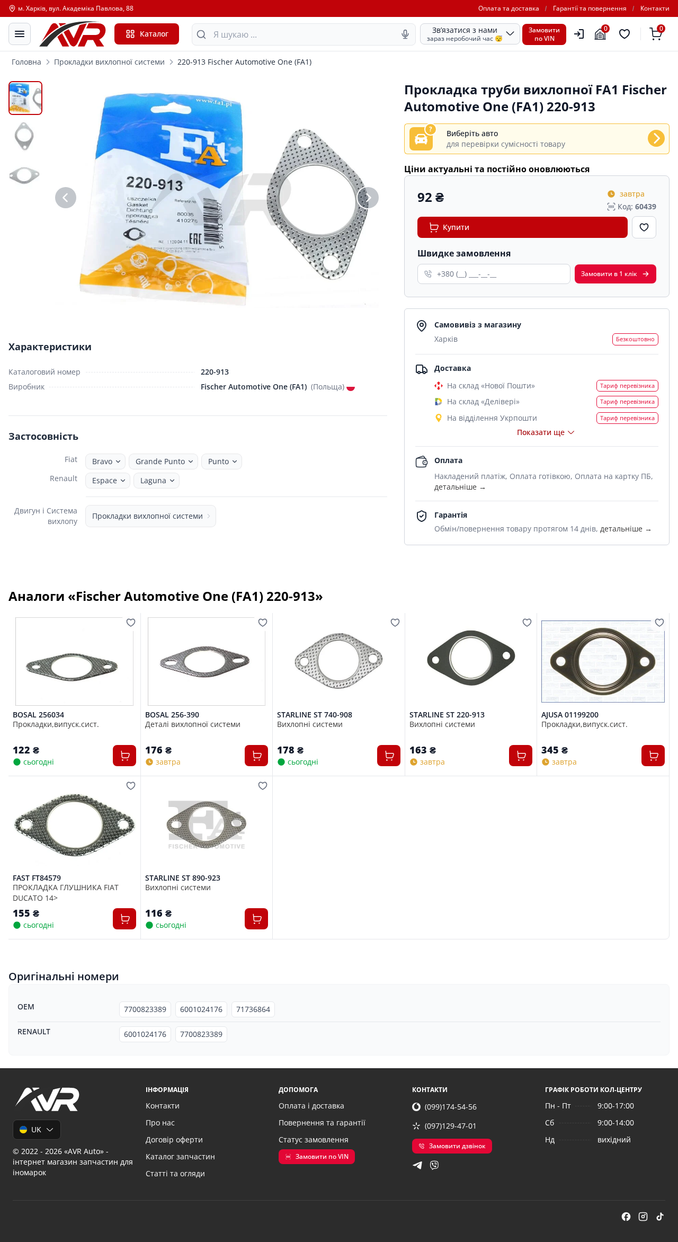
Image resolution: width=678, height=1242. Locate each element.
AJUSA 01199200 (570, 715)
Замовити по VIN (322, 1156)
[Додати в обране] (644, 227)
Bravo (102, 461)
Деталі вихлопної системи (192, 724)
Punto (218, 461)
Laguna (153, 480)
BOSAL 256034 (38, 715)
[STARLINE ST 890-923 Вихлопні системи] (207, 824)
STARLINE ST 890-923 (182, 878)
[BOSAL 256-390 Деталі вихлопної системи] (207, 661)
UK (36, 1129)
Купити (456, 227)
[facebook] (626, 1216)
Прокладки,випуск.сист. (56, 724)
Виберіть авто (472, 133)
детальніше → (460, 487)
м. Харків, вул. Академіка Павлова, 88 (75, 8)
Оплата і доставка (311, 1106)
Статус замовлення (314, 1139)
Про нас (160, 1122)
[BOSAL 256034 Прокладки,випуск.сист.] (74, 661)
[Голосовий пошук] (405, 34)
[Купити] (124, 755)
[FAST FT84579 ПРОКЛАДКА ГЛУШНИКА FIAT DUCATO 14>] (74, 824)
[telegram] (417, 1165)
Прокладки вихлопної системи (109, 62)
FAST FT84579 (37, 878)
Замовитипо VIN (544, 34)
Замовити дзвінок (457, 1145)
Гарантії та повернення (590, 8)
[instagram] (643, 1216)
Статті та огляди (175, 1173)
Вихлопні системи (310, 724)
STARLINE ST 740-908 (314, 715)
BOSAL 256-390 (172, 715)
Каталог (154, 34)
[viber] (434, 1165)
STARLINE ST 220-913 (447, 715)
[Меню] (19, 34)
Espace (104, 480)
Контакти (655, 8)
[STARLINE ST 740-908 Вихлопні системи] (338, 661)
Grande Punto (160, 461)
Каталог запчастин (180, 1156)
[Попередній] (66, 197)
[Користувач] (579, 34)
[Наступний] (368, 197)
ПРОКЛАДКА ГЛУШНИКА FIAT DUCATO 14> (66, 892)
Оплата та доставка (508, 8)
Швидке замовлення (464, 253)
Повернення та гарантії (322, 1122)
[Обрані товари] (626, 34)
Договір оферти (174, 1139)
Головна (26, 62)
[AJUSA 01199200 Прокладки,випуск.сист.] (603, 661)
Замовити (609, 273)
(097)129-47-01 (451, 1126)
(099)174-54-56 (451, 1107)
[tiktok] (660, 1216)
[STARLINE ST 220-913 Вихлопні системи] (471, 661)
